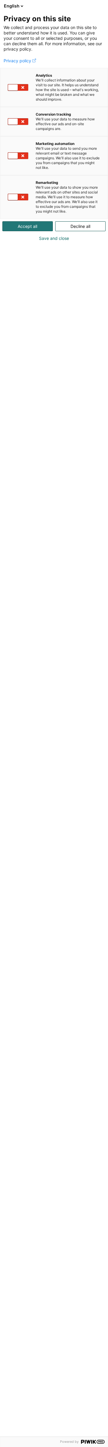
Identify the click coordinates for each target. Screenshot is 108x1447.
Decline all (80, 226)
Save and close (54, 238)
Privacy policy (17, 60)
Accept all (27, 226)
